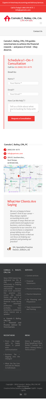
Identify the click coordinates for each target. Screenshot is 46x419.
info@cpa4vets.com (23, 10)
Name (11, 79)
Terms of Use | (30, 350)
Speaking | (37, 341)
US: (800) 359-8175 (23, 67)
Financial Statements (30, 282)
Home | (29, 341)
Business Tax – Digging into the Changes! (12, 356)
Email (11, 90)
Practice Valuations (33, 294)
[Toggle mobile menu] (41, 23)
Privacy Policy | (36, 347)
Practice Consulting (33, 289)
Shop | (28, 347)
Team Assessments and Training (33, 308)
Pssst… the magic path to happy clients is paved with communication (12, 345)
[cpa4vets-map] (23, 166)
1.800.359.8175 (27, 8)
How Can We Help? (16, 100)
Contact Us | (37, 345)
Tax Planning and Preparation (33, 300)
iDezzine (27, 388)
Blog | (27, 343)
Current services (32, 276)
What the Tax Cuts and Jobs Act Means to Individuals (12, 366)
